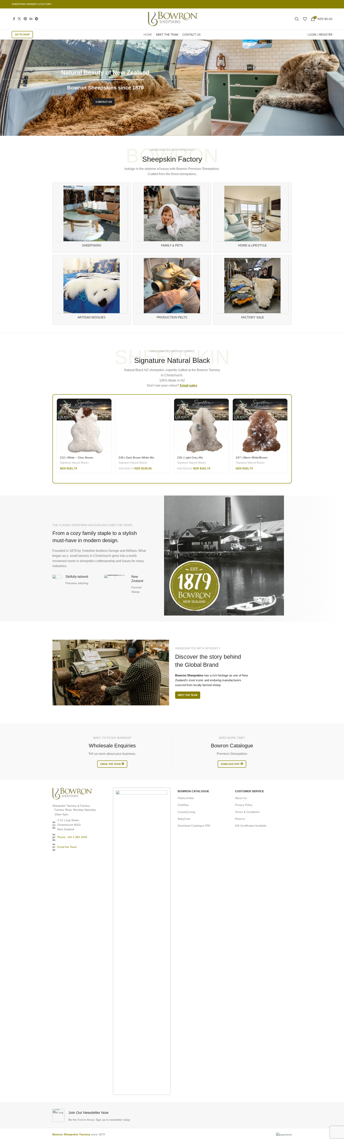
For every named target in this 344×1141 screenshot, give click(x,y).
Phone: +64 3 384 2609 (72, 837)
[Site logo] (173, 18)
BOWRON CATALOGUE (193, 791)
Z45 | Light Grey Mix (190, 457)
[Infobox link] (111, 1115)
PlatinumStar (186, 798)
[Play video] (110, 672)
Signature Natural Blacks (74, 462)
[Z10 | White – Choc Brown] (84, 426)
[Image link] (72, 793)
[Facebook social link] (14, 19)
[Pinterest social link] (25, 19)
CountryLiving (186, 812)
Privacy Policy (243, 804)
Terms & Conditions (247, 812)
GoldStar (183, 804)
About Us (241, 798)
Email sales (188, 385)
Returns (240, 818)
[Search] (297, 19)
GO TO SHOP (22, 34)
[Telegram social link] (37, 19)
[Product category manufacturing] (172, 289)
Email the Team (67, 847)
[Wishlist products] (305, 19)
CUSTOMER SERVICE (249, 791)
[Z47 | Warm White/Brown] (260, 426)
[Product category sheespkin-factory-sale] (252, 289)
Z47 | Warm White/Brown (251, 457)
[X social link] (19, 19)
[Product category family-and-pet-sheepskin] (172, 217)
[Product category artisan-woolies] (92, 289)
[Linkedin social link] (31, 19)
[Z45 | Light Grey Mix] (201, 426)
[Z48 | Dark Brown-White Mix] (142, 426)
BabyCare (184, 818)
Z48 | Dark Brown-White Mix (136, 457)
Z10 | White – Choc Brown (76, 457)
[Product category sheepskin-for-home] (252, 217)
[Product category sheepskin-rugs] (92, 217)
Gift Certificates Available (250, 825)
